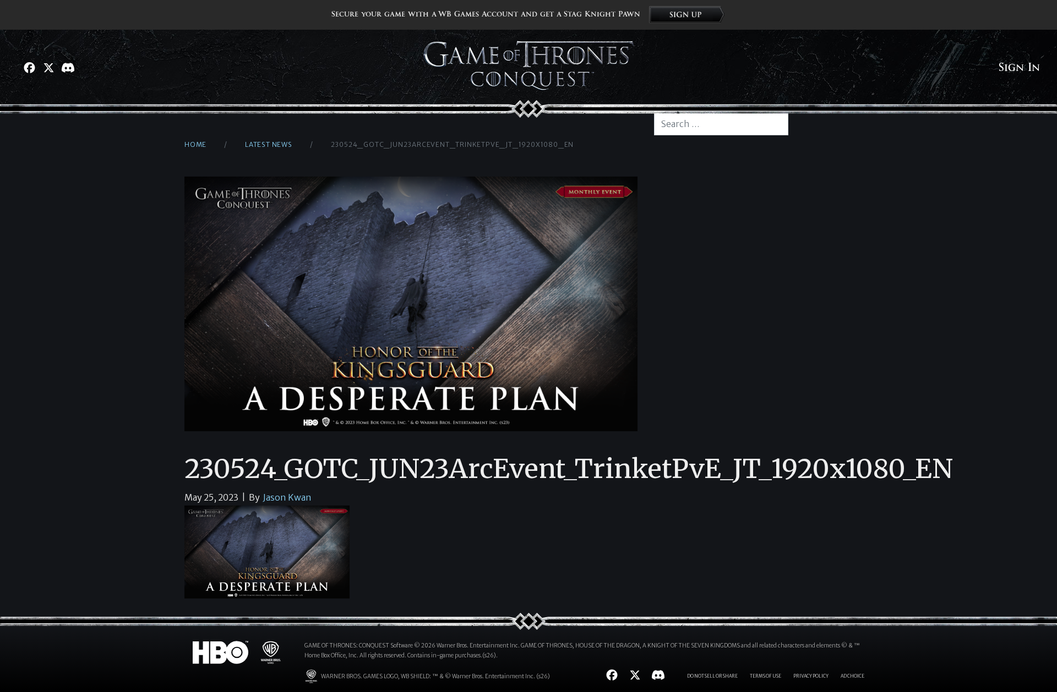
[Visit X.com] (49, 68)
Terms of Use (765, 676)
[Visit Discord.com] (68, 68)
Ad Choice (852, 676)
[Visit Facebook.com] (29, 68)
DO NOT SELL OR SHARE (712, 676)
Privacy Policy (811, 676)
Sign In (1019, 67)
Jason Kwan (287, 497)
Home (195, 144)
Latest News (268, 144)
